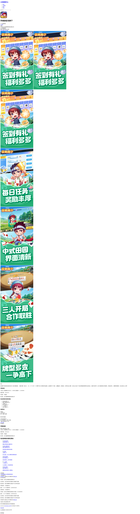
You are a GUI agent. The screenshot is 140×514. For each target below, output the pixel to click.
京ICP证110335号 (8, 505)
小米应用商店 (3, 474)
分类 (3, 7)
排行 (3, 6)
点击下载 (2, 422)
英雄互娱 (11, 474)
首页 (3, 4)
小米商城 (7, 474)
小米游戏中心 (4, 2)
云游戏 (4, 5)
